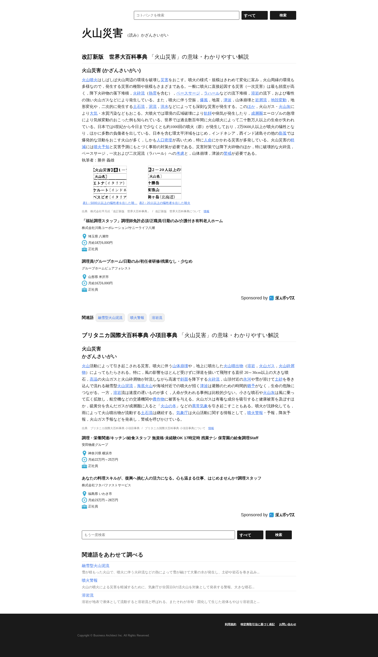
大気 (94, 113)
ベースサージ (188, 93)
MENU (86, 4)
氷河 (247, 379)
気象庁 (182, 413)
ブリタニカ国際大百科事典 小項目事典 (129, 335)
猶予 (251, 386)
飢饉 (208, 113)
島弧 (283, 133)
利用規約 (230, 624)
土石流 (139, 106)
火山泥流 (125, 386)
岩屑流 (261, 100)
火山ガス (267, 366)
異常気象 (200, 406)
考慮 (180, 153)
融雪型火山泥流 (110, 318)
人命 (208, 140)
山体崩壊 (180, 366)
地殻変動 (279, 100)
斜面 (184, 379)
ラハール (212, 93)
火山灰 (284, 106)
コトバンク (103, 15)
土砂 (279, 379)
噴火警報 (137, 318)
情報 (206, 211)
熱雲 (153, 93)
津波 (227, 100)
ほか (251, 106)
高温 (94, 379)
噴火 (94, 80)
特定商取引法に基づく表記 (258, 624)
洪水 (164, 106)
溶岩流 (157, 318)
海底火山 (145, 386)
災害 (164, 80)
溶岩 (255, 93)
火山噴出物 (233, 366)
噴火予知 (101, 147)
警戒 (227, 153)
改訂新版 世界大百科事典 (114, 57)
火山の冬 (168, 406)
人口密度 (164, 140)
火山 (86, 80)
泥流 (153, 106)
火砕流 (139, 93)
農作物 (158, 399)
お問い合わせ (287, 624)
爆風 (204, 100)
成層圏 (257, 113)
